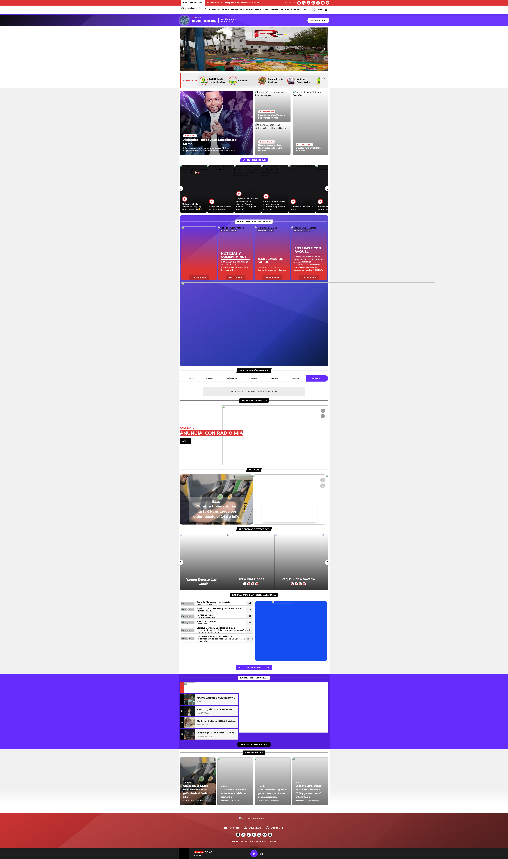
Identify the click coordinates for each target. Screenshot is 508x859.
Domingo (316, 378)
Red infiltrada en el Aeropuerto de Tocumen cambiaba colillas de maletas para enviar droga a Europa (255, 3)
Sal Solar (242, 80)
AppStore (255, 827)
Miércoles (232, 378)
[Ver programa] (199, 253)
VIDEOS (284, 9)
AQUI (185, 441)
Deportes (237, 9)
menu (321, 9)
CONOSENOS (270, 9)
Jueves (253, 378)
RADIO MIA (320, 20)
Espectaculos (268, 112)
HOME (212, 9)
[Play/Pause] (254, 853)
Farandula (191, 136)
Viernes (274, 378)
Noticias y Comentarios (303, 81)
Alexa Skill (277, 827)
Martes (209, 378)
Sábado (295, 378)
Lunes (189, 378)
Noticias (223, 9)
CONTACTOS (298, 9)
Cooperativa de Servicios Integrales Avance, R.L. (275, 81)
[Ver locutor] (203, 562)
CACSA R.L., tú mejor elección (217, 81)
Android (234, 827)
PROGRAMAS (253, 9)
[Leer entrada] (216, 123)
